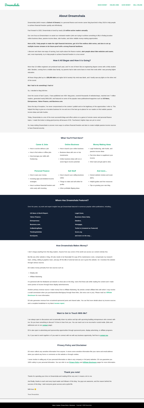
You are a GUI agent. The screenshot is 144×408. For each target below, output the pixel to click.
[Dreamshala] (20, 5)
